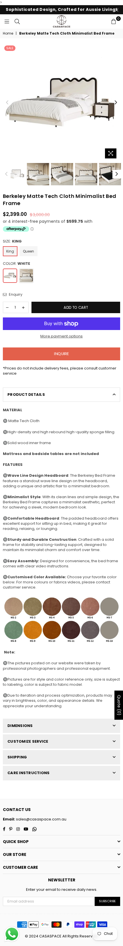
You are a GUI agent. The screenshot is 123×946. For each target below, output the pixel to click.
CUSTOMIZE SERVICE (27, 741)
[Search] (17, 21)
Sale (9, 48)
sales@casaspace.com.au (40, 819)
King (10, 251)
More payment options (61, 336)
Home (8, 33)
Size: (12, 241)
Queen (28, 251)
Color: (16, 263)
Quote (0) (119, 705)
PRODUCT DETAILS (26, 394)
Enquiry (15, 294)
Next (116, 102)
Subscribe (107, 901)
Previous (7, 102)
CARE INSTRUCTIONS (28, 773)
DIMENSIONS (20, 725)
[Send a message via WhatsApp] (12, 934)
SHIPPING (17, 757)
